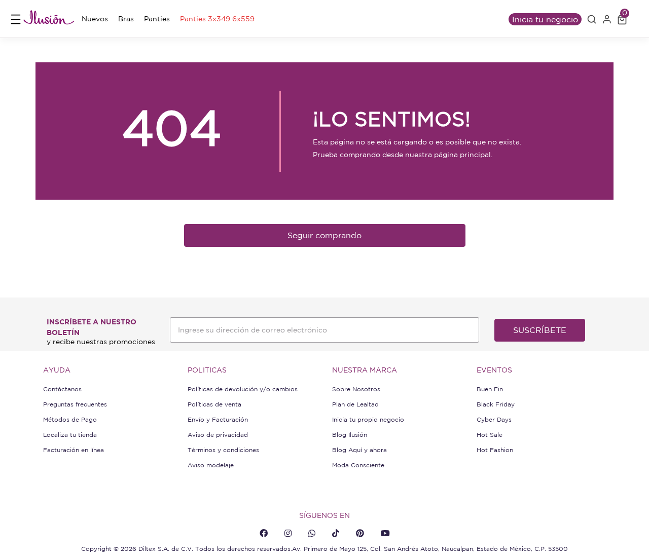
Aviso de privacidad (218, 434)
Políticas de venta (214, 404)
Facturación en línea (73, 450)
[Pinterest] (360, 533)
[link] (95, 19)
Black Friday (496, 404)
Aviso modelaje (211, 465)
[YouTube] (385, 533)
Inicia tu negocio (545, 19)
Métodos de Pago (70, 419)
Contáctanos (62, 389)
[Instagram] (288, 533)
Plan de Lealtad (355, 404)
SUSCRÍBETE (539, 329)
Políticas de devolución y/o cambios (243, 389)
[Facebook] (264, 533)
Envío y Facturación (218, 419)
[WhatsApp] (311, 533)
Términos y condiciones (223, 450)
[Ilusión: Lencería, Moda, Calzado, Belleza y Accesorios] (48, 19)
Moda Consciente (358, 465)
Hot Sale (489, 434)
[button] (592, 19)
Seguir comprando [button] (324, 235)
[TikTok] (335, 533)
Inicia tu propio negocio (368, 419)
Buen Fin (490, 389)
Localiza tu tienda (70, 434)
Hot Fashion (495, 450)
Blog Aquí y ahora (359, 450)
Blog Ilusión (349, 434)
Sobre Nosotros (356, 389)
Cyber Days (494, 419)
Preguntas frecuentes (75, 404)
